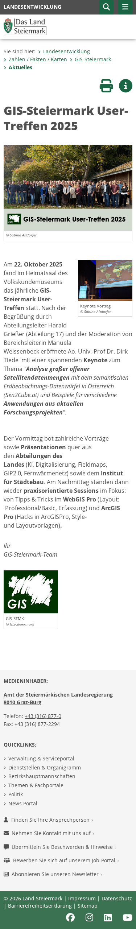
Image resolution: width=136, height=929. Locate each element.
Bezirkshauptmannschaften (41, 776)
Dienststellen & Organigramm (44, 767)
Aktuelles (20, 67)
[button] (106, 7)
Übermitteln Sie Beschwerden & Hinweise (63, 846)
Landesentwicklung (66, 51)
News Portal (22, 803)
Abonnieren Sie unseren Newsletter (56, 874)
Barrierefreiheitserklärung (40, 905)
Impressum (82, 898)
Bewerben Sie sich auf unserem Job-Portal (65, 860)
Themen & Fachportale (35, 785)
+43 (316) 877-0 (43, 716)
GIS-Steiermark (93, 59)
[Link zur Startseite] (25, 26)
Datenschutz (117, 898)
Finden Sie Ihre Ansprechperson (51, 819)
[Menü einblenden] (125, 7)
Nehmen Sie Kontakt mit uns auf (52, 833)
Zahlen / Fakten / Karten (38, 59)
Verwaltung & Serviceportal (41, 758)
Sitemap (88, 905)
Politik (15, 794)
